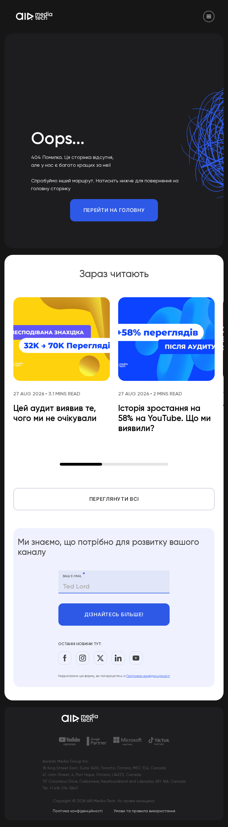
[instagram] (82, 658)
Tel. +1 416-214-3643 (60, 788)
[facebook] (64, 658)
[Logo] (34, 16)
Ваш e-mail (74, 575)
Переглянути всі (114, 499)
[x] (100, 658)
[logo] (114, 718)
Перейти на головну (114, 210)
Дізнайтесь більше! (114, 614)
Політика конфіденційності (78, 811)
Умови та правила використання (144, 811)
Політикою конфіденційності (148, 676)
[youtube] (136, 658)
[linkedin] (118, 658)
